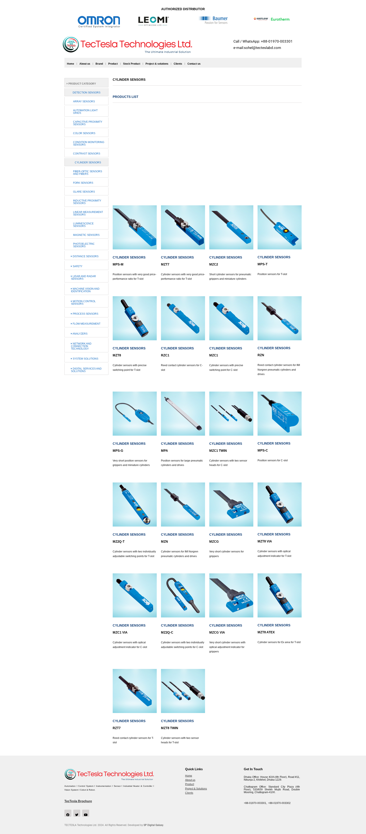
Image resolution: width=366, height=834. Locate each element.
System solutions (85, 358)
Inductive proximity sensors (87, 202)
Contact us (194, 63)
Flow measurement (86, 323)
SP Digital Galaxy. (154, 825)
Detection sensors (86, 92)
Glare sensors (84, 191)
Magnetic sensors (86, 235)
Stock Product (131, 63)
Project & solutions (157, 63)
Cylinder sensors (88, 162)
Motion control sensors (83, 302)
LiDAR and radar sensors (83, 277)
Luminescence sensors (83, 225)
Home (70, 63)
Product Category (82, 83)
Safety (77, 266)
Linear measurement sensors (88, 213)
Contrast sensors (86, 153)
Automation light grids (85, 111)
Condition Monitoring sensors (88, 143)
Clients (178, 63)
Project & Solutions (196, 788)
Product (113, 63)
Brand (99, 63)
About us (84, 63)
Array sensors (84, 101)
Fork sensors (83, 182)
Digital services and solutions (86, 370)
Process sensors (85, 313)
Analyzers (79, 333)
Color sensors (84, 133)
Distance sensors (85, 256)
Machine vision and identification (85, 290)
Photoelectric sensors (84, 245)
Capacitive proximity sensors (87, 123)
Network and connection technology (81, 346)
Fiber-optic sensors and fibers (87, 172)
